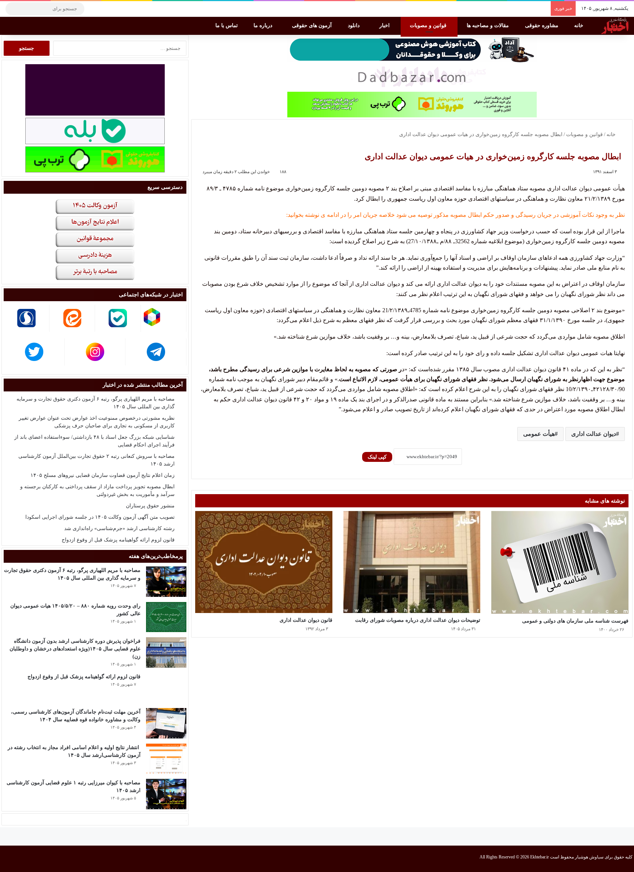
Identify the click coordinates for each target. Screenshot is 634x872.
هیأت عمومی (539, 434)
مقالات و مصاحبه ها (488, 25)
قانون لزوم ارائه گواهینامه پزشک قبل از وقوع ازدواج (118, 540)
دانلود (354, 25)
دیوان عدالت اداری (593, 434)
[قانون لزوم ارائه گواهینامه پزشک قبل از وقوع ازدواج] (166, 688)
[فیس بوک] (126, 8)
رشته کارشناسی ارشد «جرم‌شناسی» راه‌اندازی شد (119, 528)
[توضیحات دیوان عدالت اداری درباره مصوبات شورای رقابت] (412, 562)
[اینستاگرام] (104, 8)
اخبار (385, 25)
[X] (115, 8)
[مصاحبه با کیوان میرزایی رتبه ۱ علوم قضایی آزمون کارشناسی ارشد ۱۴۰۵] (166, 794)
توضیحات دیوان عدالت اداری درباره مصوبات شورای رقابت (417, 620)
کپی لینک (377, 457)
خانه (579, 25)
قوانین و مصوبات (429, 25)
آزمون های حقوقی (312, 25)
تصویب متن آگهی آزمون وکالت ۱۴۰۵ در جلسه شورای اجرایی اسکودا (100, 517)
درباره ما (264, 25)
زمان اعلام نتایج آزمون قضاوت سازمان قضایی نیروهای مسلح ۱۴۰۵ (102, 475)
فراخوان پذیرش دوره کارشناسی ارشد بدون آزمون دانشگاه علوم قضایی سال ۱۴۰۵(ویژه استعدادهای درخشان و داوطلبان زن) (75, 648)
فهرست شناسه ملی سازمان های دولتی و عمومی (575, 621)
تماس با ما (227, 25)
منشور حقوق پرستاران (150, 505)
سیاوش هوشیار (589, 857)
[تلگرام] (93, 8)
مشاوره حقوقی (542, 25)
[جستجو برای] (13, 8)
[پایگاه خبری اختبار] (614, 25)
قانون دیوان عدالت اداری (306, 620)
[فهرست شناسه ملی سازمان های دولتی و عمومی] (559, 562)
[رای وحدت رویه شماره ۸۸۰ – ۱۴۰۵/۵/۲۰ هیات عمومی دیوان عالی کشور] (166, 617)
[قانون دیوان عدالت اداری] (263, 562)
